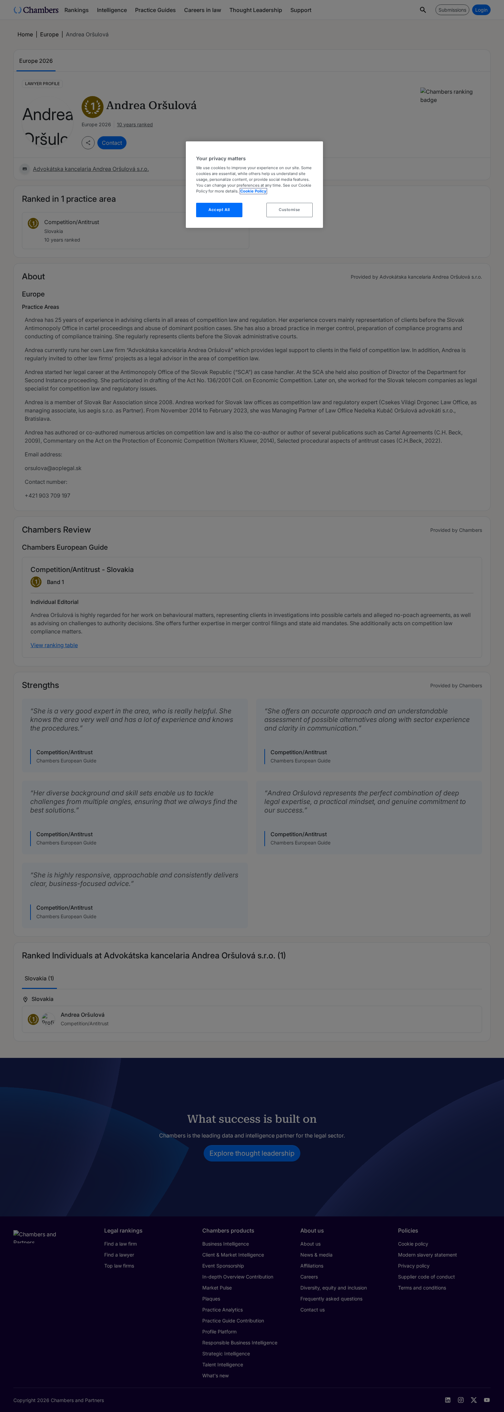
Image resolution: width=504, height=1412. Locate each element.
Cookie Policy (253, 191)
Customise (289, 209)
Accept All (219, 209)
